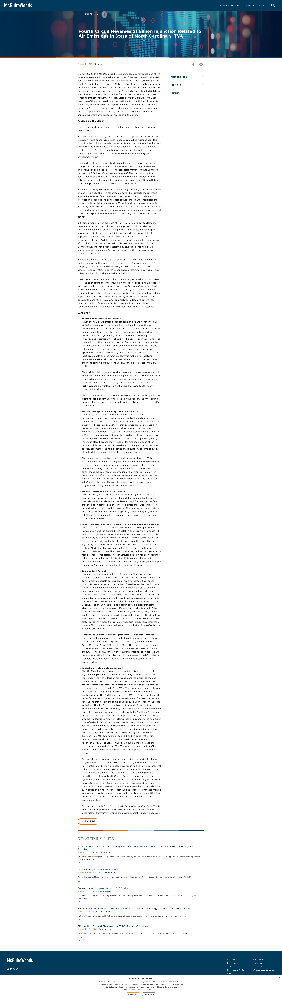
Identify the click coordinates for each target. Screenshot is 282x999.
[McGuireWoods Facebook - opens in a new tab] (11, 969)
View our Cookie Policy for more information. (141, 989)
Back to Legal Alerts (95, 14)
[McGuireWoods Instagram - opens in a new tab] (17, 969)
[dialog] (141, 987)
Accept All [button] (133, 994)
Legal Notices (257, 959)
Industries (176, 93)
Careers (260, 5)
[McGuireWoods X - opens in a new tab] (14, 969)
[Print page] (201, 64)
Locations (231, 963)
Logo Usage (257, 966)
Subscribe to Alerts (235, 970)
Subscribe (88, 821)
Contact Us (232, 973)
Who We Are (223, 5)
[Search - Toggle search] (273, 5)
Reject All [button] (149, 994)
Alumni (230, 966)
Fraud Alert (257, 963)
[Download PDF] (192, 64)
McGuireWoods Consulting (263, 970)
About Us (231, 959)
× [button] (279, 977)
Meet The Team (179, 76)
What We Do (236, 5)
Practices (176, 84)
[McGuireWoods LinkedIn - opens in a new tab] (8, 969)
